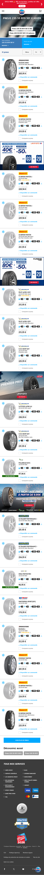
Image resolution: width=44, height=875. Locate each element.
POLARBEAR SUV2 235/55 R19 (22, 467)
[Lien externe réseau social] (4, 869)
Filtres (27, 52)
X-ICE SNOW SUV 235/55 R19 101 (22, 438)
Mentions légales (28, 852)
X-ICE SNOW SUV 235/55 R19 (22, 353)
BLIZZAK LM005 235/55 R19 (22, 67)
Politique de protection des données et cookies (17, 857)
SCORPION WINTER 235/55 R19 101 (22, 95)
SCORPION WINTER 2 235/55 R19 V (22, 690)
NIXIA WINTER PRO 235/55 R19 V (22, 578)
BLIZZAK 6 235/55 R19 (22, 634)
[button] (38, 869)
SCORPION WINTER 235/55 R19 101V (22, 718)
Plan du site (36, 857)
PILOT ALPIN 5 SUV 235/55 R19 (22, 297)
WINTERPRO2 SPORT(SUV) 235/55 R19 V (22, 606)
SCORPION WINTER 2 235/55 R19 (22, 181)
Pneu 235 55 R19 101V (13, 753)
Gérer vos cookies (9, 862)
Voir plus (22, 6)
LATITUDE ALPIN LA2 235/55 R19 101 (22, 411)
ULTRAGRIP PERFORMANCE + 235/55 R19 (22, 523)
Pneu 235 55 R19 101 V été (22, 29)
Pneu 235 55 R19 (31, 753)
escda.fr (25, 847)
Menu (3, 10)
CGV (5, 852)
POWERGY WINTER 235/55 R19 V (22, 663)
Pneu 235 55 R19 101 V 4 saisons (22, 33)
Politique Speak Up (14, 852)
